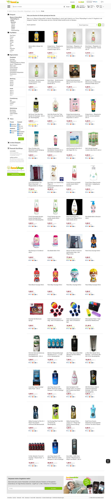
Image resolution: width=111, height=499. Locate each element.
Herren (13, 25)
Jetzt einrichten (15, 174)
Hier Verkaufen (14, 145)
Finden (21, 139)
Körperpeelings (15, 30)
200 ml (11, 94)
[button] (102, 1)
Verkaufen (72, 2)
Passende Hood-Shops (16, 148)
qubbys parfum (14, 157)
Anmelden (53, 488)
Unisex (13, 28)
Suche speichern (31, 25)
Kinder (13, 27)
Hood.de (12, 2)
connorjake (13, 151)
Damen (13, 24)
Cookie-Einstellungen (47, 497)
